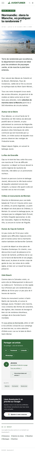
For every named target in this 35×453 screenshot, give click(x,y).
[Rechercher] (30, 3)
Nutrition (15, 439)
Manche (7, 386)
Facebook (13, 350)
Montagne (6, 439)
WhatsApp (9, 355)
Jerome (4, 26)
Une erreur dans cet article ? (20, 374)
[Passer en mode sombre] (32, 3)
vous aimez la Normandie (13, 323)
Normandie (15, 386)
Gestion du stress (18, 436)
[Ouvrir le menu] (3, 3)
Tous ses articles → (16, 368)
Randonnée (24, 386)
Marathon (30, 436)
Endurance (6, 436)
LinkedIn (24, 350)
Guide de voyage (8, 10)
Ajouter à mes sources (19, 414)
